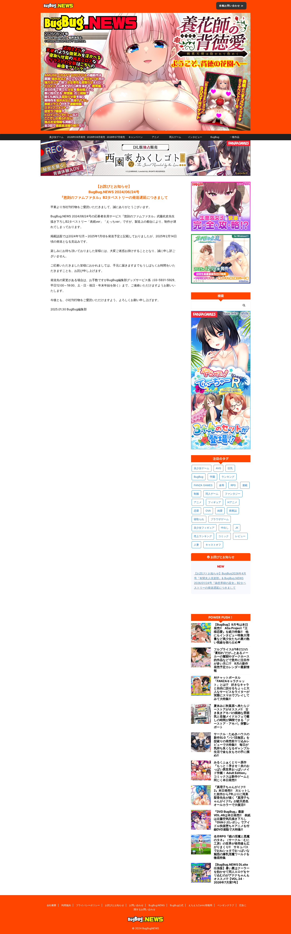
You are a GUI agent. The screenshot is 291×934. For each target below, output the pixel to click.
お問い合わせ (136, 905)
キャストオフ (213, 544)
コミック (223, 536)
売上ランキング (203, 536)
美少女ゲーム (56, 137)
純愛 (220, 510)
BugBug (214, 137)
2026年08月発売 (96, 137)
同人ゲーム (175, 137)
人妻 (196, 544)
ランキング (228, 476)
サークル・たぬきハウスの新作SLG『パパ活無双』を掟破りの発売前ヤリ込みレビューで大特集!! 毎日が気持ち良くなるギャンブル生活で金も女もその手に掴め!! (231, 744)
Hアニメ (232, 502)
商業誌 (233, 510)
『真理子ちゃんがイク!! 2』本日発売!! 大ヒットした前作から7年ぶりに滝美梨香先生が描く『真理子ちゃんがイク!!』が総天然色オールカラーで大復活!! (232, 796)
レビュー (240, 536)
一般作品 (234, 137)
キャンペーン (135, 137)
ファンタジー (232, 493)
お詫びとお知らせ (114, 905)
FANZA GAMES (203, 485)
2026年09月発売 (76, 137)
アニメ (155, 137)
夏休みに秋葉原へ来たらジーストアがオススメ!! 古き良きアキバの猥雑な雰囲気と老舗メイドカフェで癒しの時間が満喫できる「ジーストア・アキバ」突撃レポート (231, 716)
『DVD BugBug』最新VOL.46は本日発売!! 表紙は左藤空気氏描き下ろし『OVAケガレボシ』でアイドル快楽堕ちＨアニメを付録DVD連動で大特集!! (232, 820)
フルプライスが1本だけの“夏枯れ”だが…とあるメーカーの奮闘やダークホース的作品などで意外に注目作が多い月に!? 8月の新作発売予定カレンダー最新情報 (231, 660)
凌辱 (221, 485)
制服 (196, 493)
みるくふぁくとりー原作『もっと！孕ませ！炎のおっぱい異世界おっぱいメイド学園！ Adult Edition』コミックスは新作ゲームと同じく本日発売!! (231, 771)
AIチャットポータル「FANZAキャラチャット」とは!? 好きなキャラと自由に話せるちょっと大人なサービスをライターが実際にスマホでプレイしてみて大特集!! (231, 688)
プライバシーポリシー (88, 905)
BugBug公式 (176, 905)
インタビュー (195, 137)
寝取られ (199, 519)
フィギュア (214, 502)
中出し (225, 527)
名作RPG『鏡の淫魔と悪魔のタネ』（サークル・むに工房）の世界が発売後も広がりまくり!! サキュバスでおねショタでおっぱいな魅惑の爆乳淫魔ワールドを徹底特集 (232, 847)
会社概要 (51, 905)
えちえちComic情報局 (200, 905)
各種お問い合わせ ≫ (231, 5)
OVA (208, 510)
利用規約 (66, 905)
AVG (218, 468)
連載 (244, 485)
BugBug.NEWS (156, 905)
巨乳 (230, 468)
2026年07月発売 (116, 137)
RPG (233, 485)
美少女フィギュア (204, 527)
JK (236, 527)
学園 (212, 476)
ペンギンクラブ (225, 905)
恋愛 (196, 510)
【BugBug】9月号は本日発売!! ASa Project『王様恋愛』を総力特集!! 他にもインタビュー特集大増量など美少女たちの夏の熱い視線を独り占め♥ (231, 633)
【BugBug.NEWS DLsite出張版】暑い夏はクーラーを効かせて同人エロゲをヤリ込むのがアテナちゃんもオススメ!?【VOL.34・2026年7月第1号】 (231, 873)
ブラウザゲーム (220, 519)
